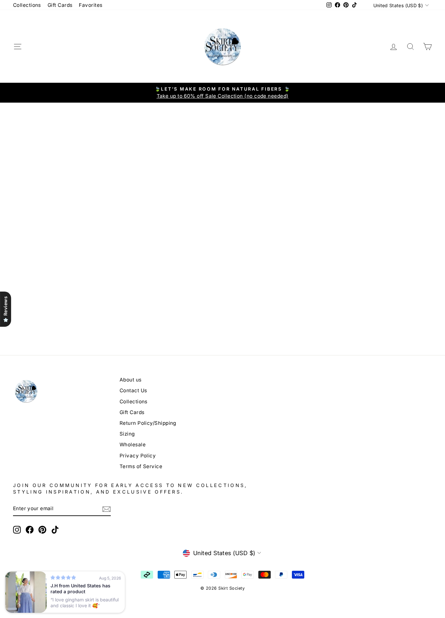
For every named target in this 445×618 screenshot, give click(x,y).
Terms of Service (141, 466)
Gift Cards (60, 5)
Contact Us (133, 390)
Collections (27, 5)
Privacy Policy (138, 456)
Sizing (127, 434)
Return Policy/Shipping (148, 423)
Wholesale (133, 444)
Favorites (90, 5)
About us (131, 380)
